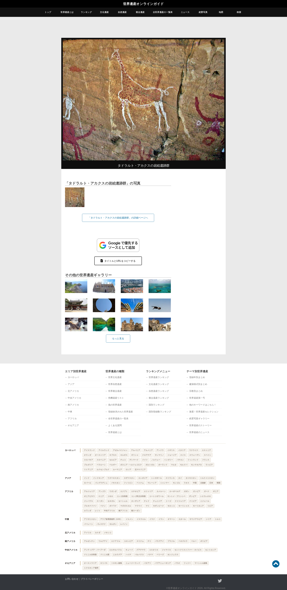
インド (86, 478)
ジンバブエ (88, 501)
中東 (70, 411)
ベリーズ (160, 555)
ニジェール (204, 501)
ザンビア (192, 496)
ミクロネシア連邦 (91, 568)
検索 (239, 12)
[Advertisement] (200, 218)
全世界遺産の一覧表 (163, 12)
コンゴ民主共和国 (138, 496)
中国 (195, 483)
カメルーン (161, 491)
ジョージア (172, 455)
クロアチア (146, 455)
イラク (152, 519)
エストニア (206, 450)
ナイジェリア (180, 501)
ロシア (128, 469)
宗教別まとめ (196, 391)
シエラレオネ (205, 496)
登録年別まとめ (197, 377)
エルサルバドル (115, 550)
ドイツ (145, 460)
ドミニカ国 (104, 555)
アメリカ (87, 533)
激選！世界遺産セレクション (203, 411)
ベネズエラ (182, 541)
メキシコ (107, 533)
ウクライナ (193, 450)
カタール (182, 519)
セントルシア (210, 550)
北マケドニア (140, 469)
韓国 (218, 483)
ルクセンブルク (103, 469)
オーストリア (100, 455)
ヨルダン (113, 524)
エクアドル (115, 541)
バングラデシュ (101, 483)
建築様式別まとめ (198, 384)
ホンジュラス (173, 555)
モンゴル (176, 483)
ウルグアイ (103, 541)
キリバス (103, 563)
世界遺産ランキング (159, 377)
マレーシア (152, 483)
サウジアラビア (196, 519)
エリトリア (148, 491)
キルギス (124, 455)
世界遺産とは (67, 12)
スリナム (140, 541)
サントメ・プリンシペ (176, 496)
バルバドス (139, 555)
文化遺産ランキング (159, 384)
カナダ (97, 533)
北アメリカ (73, 391)
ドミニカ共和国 (90, 555)
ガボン (186, 491)
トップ (48, 12)
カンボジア (142, 478)
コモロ (110, 496)
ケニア (101, 496)
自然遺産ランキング (159, 391)
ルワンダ (87, 511)
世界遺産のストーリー (200, 425)
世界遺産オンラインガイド (143, 4)
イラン (161, 519)
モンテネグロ (196, 465)
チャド (146, 501)
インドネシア (98, 478)
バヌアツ (147, 563)
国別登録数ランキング (160, 411)
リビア (210, 506)
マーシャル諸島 (201, 563)
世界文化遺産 (115, 377)
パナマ (150, 555)
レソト (97, 511)
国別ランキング (156, 404)
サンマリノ (159, 455)
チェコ (123, 460)
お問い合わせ (71, 579)
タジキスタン (191, 478)
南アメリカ (73, 404)
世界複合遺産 (115, 391)
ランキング (86, 12)
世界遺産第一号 (197, 398)
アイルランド (104, 450)
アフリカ (72, 418)
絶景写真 (203, 12)
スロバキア (88, 460)
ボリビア (203, 541)
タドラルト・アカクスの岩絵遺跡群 (143, 165)
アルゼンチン (89, 541)
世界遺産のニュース (199, 432)
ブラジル (171, 541)
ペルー (194, 541)
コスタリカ (153, 550)
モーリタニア (198, 506)
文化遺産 (104, 12)
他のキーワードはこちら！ (202, 404)
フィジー (187, 563)
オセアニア (73, 425)
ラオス (186, 483)
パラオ (177, 563)
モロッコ (171, 506)
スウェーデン (194, 455)
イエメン (129, 519)
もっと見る (118, 338)
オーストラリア (90, 563)
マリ (147, 506)
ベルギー (113, 465)
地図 (221, 12)
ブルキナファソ (90, 506)
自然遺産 (122, 12)
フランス (205, 460)
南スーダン (135, 511)
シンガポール (156, 478)
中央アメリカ (74, 398)
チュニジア (157, 501)
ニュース (185, 12)
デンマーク (133, 460)
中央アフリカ (109, 511)
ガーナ (206, 491)
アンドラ (160, 450)
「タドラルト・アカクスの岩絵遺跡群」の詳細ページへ (118, 217)
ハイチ (128, 555)
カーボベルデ (174, 491)
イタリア (182, 450)
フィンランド (193, 460)
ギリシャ (134, 455)
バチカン (180, 460)
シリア (208, 519)
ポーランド (162, 465)
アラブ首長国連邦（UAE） (111, 519)
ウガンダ (113, 491)
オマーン (171, 519)
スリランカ (170, 478)
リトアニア (88, 469)
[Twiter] (220, 581)
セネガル (111, 501)
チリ (149, 541)
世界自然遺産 (115, 384)
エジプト (124, 491)
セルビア (113, 460)
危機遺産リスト (116, 398)
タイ (180, 478)
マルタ (173, 465)
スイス (183, 455)
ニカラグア (117, 555)
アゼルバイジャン (120, 450)
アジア (71, 384)
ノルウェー (155, 460)
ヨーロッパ (73, 377)
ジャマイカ (166, 550)
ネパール (87, 483)
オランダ (87, 455)
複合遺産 (140, 12)
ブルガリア (88, 465)
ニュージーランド (133, 563)
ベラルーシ (101, 465)
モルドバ (183, 465)
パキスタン (115, 483)
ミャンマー (164, 483)
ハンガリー (168, 460)
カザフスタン (129, 478)
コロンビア (128, 541)
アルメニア (148, 450)
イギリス (171, 450)
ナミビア (193, 501)
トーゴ (168, 501)
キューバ (129, 550)
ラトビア (209, 465)
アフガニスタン (90, 519)
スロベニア (101, 460)
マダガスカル (125, 506)
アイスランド (89, 450)
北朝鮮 (203, 483)
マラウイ (138, 506)
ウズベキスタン (114, 478)
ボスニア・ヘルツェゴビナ (131, 465)
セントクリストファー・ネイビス (188, 550)
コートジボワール (156, 496)
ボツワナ (113, 506)
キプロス (113, 455)
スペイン (207, 455)
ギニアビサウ (89, 496)
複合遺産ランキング (159, 398)
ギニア (215, 491)
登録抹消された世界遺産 (120, 411)
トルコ (217, 519)
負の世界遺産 (115, 404)
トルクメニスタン (207, 478)
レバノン (124, 524)
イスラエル (141, 519)
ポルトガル (150, 465)
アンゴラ (102, 491)
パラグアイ (159, 541)
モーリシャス (183, 506)
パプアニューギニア (163, 563)
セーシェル (123, 501)
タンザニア (135, 501)
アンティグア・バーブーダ (95, 550)
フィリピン (128, 483)
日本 (211, 483)
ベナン (103, 506)
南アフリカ (123, 511)
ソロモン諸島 (116, 563)
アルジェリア (89, 491)
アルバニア (135, 450)
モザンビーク (158, 506)
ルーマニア (117, 469)
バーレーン (88, 524)
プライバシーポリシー (92, 579)
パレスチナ (101, 524)
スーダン (100, 501)
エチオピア (135, 491)
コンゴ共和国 (122, 496)
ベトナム (140, 483)
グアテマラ (140, 550)
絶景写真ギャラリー (199, 418)
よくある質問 (115, 425)
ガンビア (196, 491)
